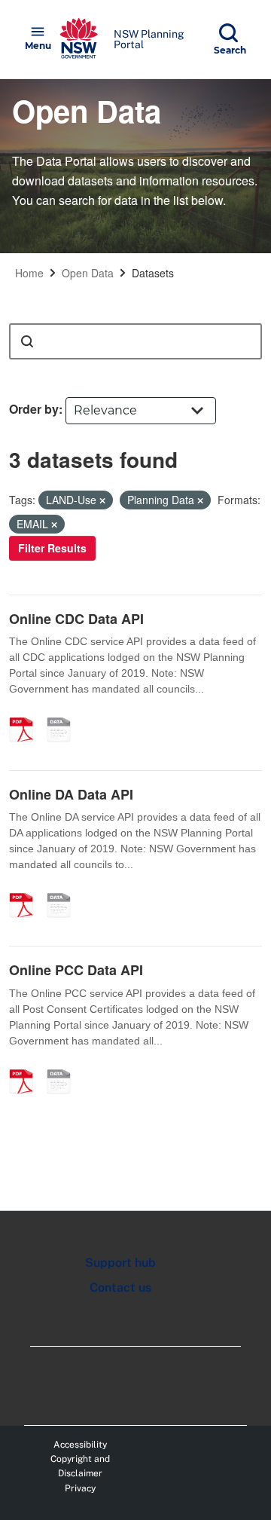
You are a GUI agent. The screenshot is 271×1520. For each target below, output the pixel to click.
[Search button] (27, 341)
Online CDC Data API (76, 618)
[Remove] (102, 500)
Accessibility (80, 1444)
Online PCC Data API (76, 970)
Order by (34, 408)
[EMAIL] (64, 713)
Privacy (80, 1488)
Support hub (120, 1262)
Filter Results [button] (52, 547)
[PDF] (26, 713)
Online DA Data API (71, 794)
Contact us (120, 1287)
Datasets (153, 272)
